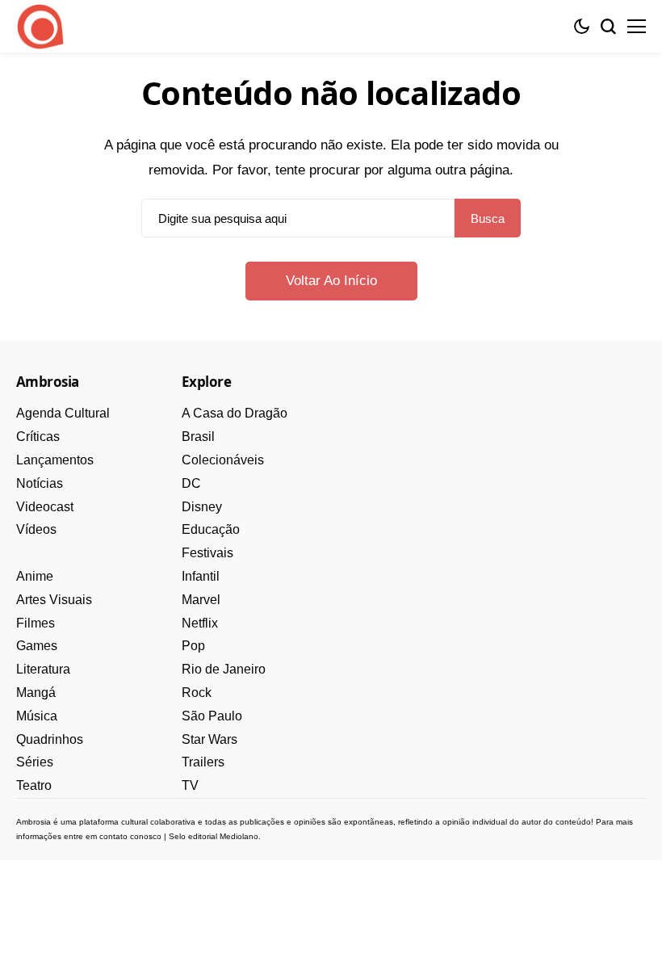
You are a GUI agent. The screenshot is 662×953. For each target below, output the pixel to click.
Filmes (35, 623)
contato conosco (130, 836)
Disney (202, 507)
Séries (34, 762)
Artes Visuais (54, 600)
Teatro (34, 785)
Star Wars (209, 739)
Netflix (200, 623)
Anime (34, 576)
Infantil (201, 576)
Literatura (43, 669)
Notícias (39, 483)
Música (36, 716)
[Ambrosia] (40, 26)
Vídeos (36, 529)
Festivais (207, 553)
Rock (197, 692)
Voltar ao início (331, 280)
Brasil (198, 436)
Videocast (44, 507)
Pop (193, 646)
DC (191, 483)
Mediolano (239, 836)
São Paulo (212, 716)
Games (36, 646)
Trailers (203, 762)
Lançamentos (55, 460)
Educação (211, 529)
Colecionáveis (223, 460)
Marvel (201, 600)
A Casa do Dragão (234, 413)
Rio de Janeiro (224, 669)
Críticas (38, 436)
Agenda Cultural (63, 413)
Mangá (36, 692)
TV (190, 785)
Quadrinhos (49, 739)
